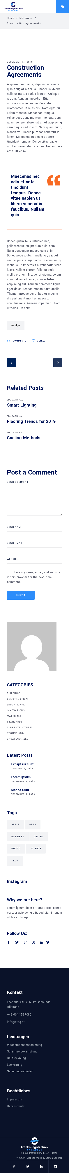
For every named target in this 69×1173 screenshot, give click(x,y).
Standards (15, 721)
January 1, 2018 (22, 768)
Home (11, 18)
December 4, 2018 (23, 794)
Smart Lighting (22, 405)
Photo (16, 848)
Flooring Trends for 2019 (31, 421)
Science (35, 848)
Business (17, 836)
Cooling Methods (23, 438)
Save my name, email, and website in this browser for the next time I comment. (34, 577)
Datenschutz (16, 1106)
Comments (19, 340)
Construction (17, 699)
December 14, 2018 (20, 62)
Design (15, 325)
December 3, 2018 (23, 781)
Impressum (14, 1099)
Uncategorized (18, 739)
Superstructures (20, 727)
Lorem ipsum (21, 777)
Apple (15, 824)
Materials (26, 18)
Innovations (16, 710)
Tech (15, 860)
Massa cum (20, 790)
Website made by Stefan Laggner (44, 1157)
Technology (16, 733)
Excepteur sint (22, 764)
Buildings (14, 693)
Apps (32, 824)
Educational (15, 399)
